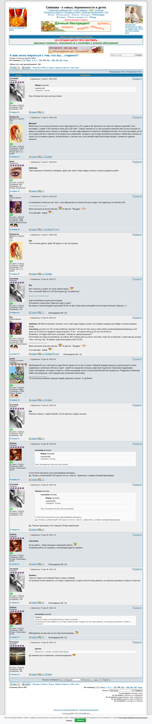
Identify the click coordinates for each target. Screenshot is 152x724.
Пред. (28, 60)
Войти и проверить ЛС (79, 17)
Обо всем (75, 68)
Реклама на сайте (72, 12)
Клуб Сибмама (80, 10)
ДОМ (91, 10)
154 (48, 60)
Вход (93, 17)
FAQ (106, 12)
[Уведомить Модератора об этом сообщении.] (141, 79)
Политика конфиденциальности (89, 710)
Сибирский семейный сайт (60, 10)
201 (57, 60)
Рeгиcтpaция (99, 15)
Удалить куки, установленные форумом (65, 710)
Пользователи (64, 15)
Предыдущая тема (117, 72)
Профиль (62, 17)
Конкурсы (86, 15)
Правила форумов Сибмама (76, 20)
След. (65, 60)
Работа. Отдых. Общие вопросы (55, 68)
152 (40, 60)
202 (60, 60)
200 (53, 60)
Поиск (52, 15)
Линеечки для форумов (92, 12)
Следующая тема (134, 72)
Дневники (99, 10)
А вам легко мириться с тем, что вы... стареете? (44, 55)
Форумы (36, 68)
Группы (76, 15)
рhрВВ (71, 713)
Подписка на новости (53, 12)
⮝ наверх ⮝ (14, 112)
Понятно (80, 720)
